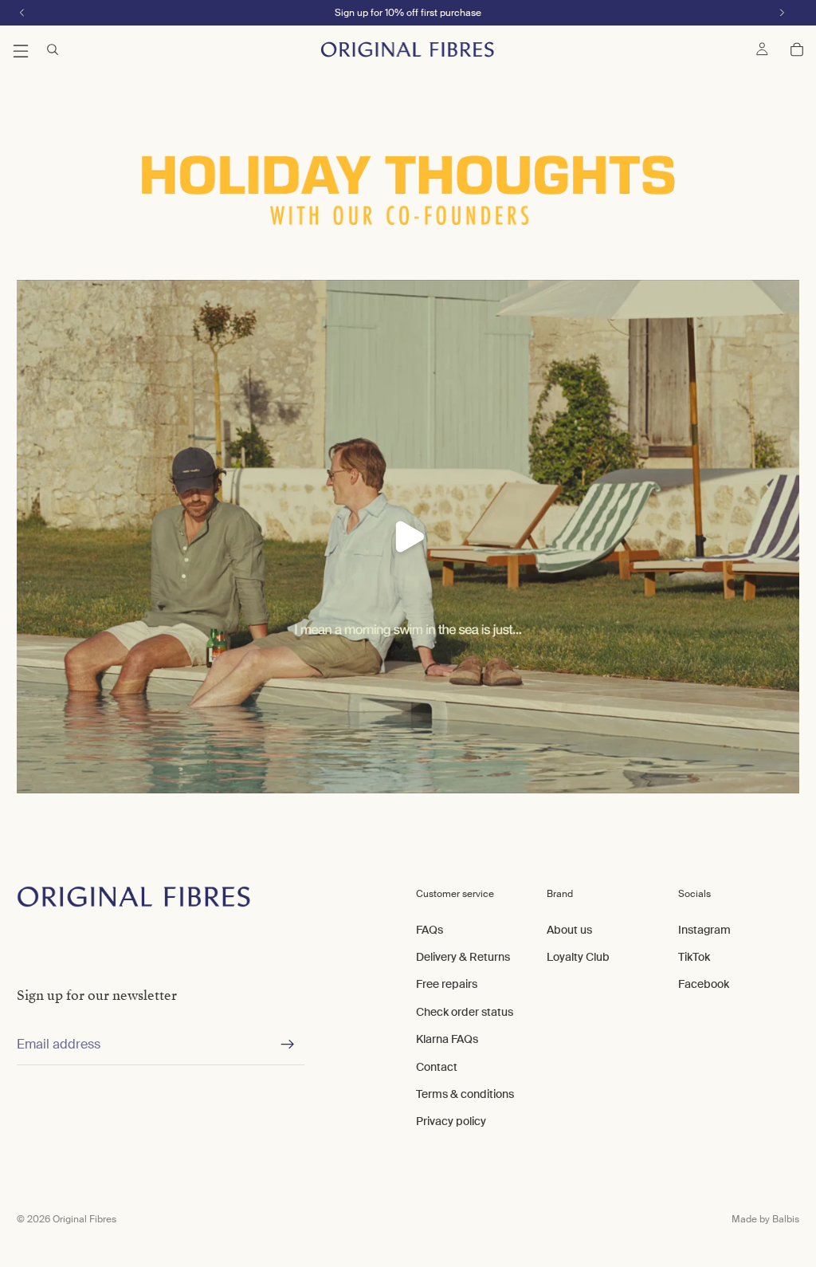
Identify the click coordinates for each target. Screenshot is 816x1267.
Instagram (704, 930)
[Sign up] (287, 1044)
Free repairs (446, 984)
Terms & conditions (465, 1094)
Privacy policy (451, 1121)
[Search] (52, 49)
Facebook (703, 984)
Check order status (464, 1012)
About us (569, 930)
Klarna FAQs (447, 1039)
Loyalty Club (578, 957)
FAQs (429, 930)
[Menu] (20, 49)
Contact (436, 1067)
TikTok (694, 957)
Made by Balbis (765, 1219)
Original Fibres (84, 1219)
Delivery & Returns (463, 957)
